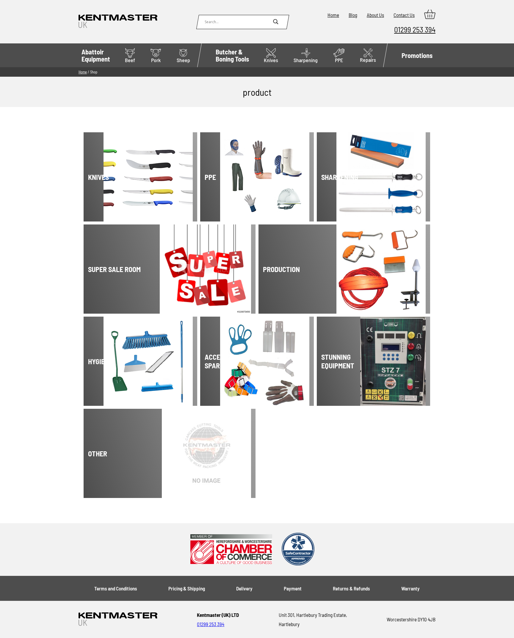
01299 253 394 (414, 29)
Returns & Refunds (351, 588)
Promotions (417, 55)
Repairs (368, 59)
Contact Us (404, 15)
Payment (293, 588)
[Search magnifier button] (276, 22)
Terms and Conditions (115, 588)
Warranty (410, 588)
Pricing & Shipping (186, 588)
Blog (353, 15)
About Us (375, 15)
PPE (339, 60)
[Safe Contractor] (298, 549)
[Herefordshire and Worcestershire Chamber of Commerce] (231, 549)
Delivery (244, 588)
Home (333, 15)
